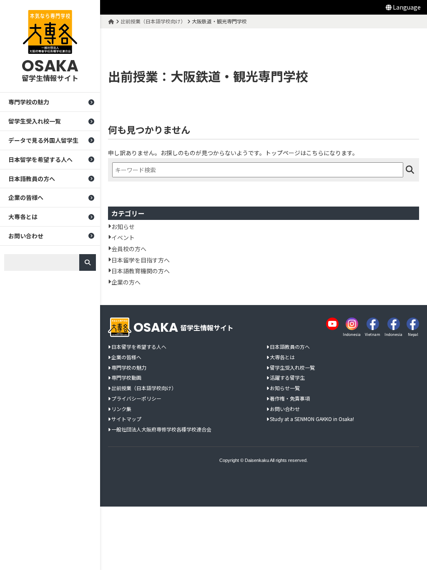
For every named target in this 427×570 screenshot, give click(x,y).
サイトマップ (126, 419)
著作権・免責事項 (290, 399)
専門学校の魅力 (28, 102)
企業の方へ (126, 282)
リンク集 (121, 409)
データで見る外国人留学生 (43, 140)
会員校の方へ (128, 249)
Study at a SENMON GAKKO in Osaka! (312, 419)
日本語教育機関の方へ (140, 271)
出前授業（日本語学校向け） (143, 388)
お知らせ (123, 226)
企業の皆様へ (25, 197)
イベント (123, 237)
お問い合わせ (25, 236)
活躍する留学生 (287, 378)
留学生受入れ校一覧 (34, 121)
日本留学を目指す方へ (140, 260)
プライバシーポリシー (136, 399)
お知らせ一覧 (285, 388)
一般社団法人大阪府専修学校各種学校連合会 (161, 429)
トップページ (282, 153)
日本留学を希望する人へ (40, 159)
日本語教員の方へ (31, 178)
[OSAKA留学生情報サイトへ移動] (111, 21)
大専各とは (23, 216)
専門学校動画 (126, 378)
